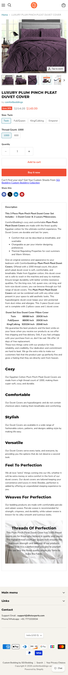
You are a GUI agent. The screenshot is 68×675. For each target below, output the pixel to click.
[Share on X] (10, 194)
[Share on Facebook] (4, 194)
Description (11, 207)
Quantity (6, 144)
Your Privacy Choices (55, 662)
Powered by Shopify (34, 669)
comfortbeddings (14, 102)
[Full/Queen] (20, 124)
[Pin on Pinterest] (22, 194)
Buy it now (34, 172)
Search (40, 662)
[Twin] (7, 124)
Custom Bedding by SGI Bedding (18, 662)
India (32, 635)
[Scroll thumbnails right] (63, 80)
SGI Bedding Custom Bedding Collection (31, 181)
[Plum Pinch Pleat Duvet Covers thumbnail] (8, 80)
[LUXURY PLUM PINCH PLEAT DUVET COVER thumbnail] (60, 80)
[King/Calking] (37, 124)
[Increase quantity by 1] (29, 151)
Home (5, 15)
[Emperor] (54, 124)
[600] (16, 139)
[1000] (7, 139)
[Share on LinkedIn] (16, 194)
